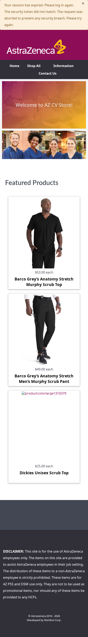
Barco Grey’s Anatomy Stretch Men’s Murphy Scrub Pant (44, 378)
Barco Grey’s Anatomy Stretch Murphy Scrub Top (44, 281)
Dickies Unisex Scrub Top (44, 473)
